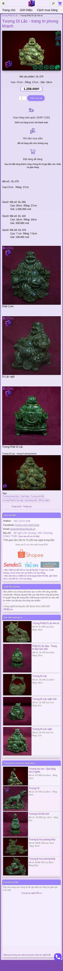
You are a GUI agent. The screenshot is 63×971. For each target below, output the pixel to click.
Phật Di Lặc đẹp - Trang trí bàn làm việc (44, 647)
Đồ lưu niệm (44, 500)
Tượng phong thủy (11, 496)
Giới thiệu (26, 10)
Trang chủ (8, 10)
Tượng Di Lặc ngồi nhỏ (44, 699)
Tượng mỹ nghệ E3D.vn (31, 893)
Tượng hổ (34, 788)
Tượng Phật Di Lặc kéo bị (45, 623)
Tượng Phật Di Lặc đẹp (13, 500)
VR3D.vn (8, 609)
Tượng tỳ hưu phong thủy (42, 839)
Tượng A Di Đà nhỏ (39, 813)
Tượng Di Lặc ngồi (42, 729)
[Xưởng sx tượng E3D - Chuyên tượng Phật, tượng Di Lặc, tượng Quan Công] (31, 3)
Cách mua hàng (47, 10)
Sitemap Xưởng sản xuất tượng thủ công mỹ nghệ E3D (27, 955)
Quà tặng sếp (31, 500)
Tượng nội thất (37, 496)
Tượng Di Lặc (39, 676)
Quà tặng (25, 496)
